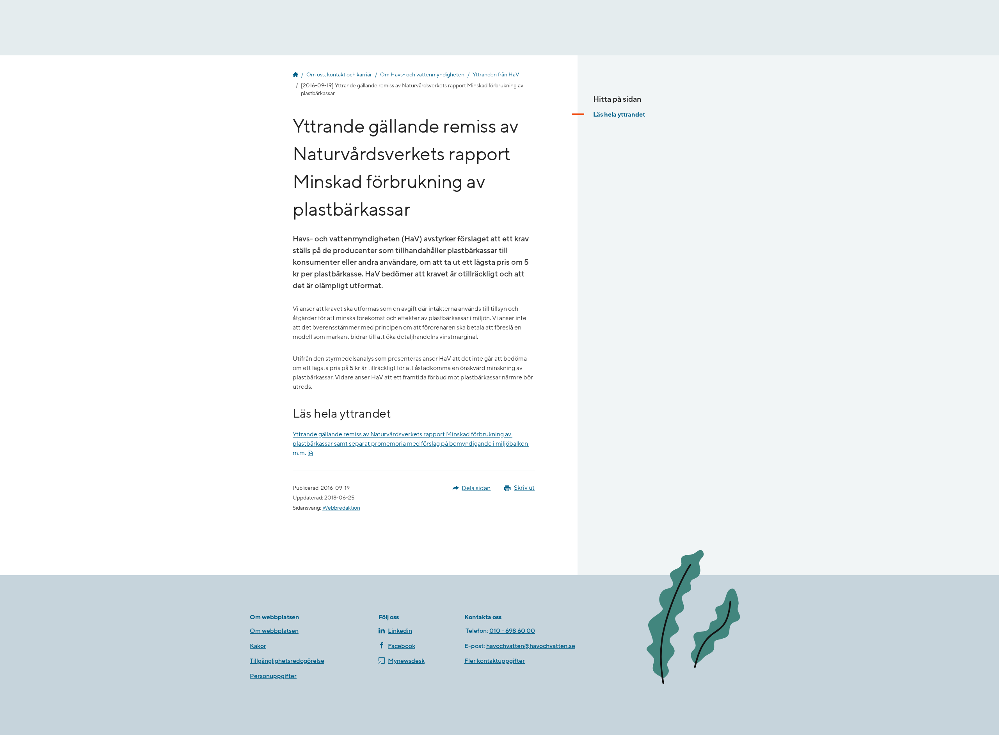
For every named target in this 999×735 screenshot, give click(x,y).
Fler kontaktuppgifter (494, 661)
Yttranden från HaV (496, 74)
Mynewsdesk (406, 661)
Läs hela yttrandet (619, 115)
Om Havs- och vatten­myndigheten (422, 74)
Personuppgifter (273, 676)
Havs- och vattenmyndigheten (295, 75)
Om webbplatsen (274, 631)
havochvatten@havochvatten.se (530, 646)
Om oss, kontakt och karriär (339, 74)
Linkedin (400, 631)
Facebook (401, 646)
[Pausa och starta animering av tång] (692, 617)
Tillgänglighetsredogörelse (287, 661)
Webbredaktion (341, 508)
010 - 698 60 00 (512, 631)
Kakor (258, 646)
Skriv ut (524, 488)
